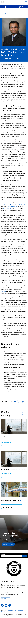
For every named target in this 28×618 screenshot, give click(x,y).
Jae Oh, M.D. (22, 204)
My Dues (22, 6)
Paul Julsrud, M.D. (7, 208)
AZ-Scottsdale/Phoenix (11, 610)
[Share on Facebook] (15, 401)
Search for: (3, 554)
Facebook (2, 605)
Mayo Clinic (2, 2)
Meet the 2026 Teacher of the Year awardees (10, 438)
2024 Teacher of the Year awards (10, 500)
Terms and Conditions (5, 597)
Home (2, 13)
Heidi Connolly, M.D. (6, 204)
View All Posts (24, 413)
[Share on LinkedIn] (22, 401)
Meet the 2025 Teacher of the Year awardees (13, 469)
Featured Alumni (18, 504)
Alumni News (4, 442)
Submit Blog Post (8, 544)
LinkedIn (6, 605)
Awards (9, 442)
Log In (8, 6)
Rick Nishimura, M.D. (13, 206)
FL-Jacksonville (20, 610)
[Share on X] (18, 401)
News (6, 13)
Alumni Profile (10, 504)
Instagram (9, 605)
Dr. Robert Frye (17, 147)
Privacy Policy (3, 598)
